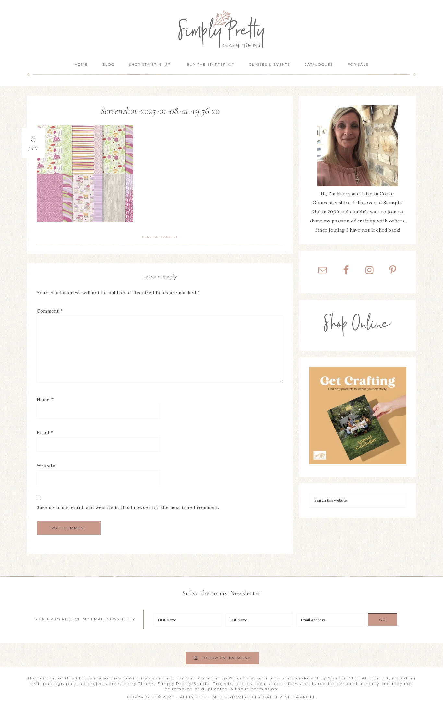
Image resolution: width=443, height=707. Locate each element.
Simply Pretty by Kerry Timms (221, 28)
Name (45, 399)
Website (46, 465)
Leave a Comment (160, 237)
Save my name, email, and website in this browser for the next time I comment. (128, 507)
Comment (50, 311)
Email (45, 432)
